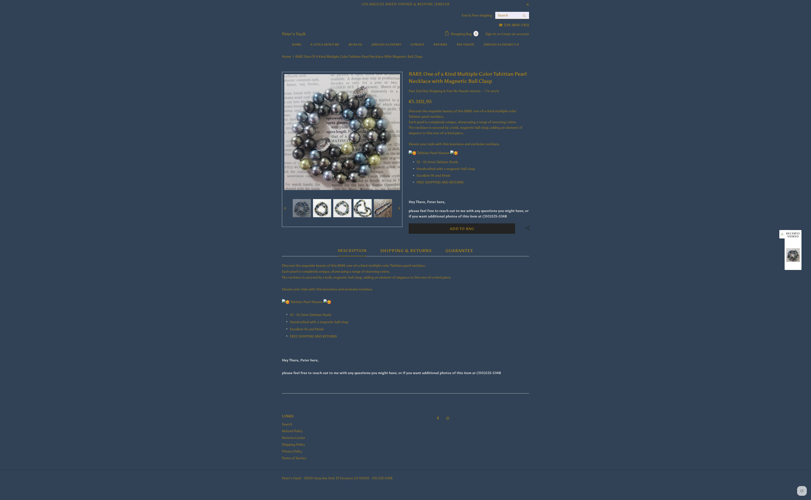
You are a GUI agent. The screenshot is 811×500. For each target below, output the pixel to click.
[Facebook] (438, 418)
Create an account (515, 34)
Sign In (491, 34)
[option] (342, 132)
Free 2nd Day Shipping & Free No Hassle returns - (446, 91)
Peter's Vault (294, 33)
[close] (527, 4)
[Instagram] (448, 418)
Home (286, 57)
